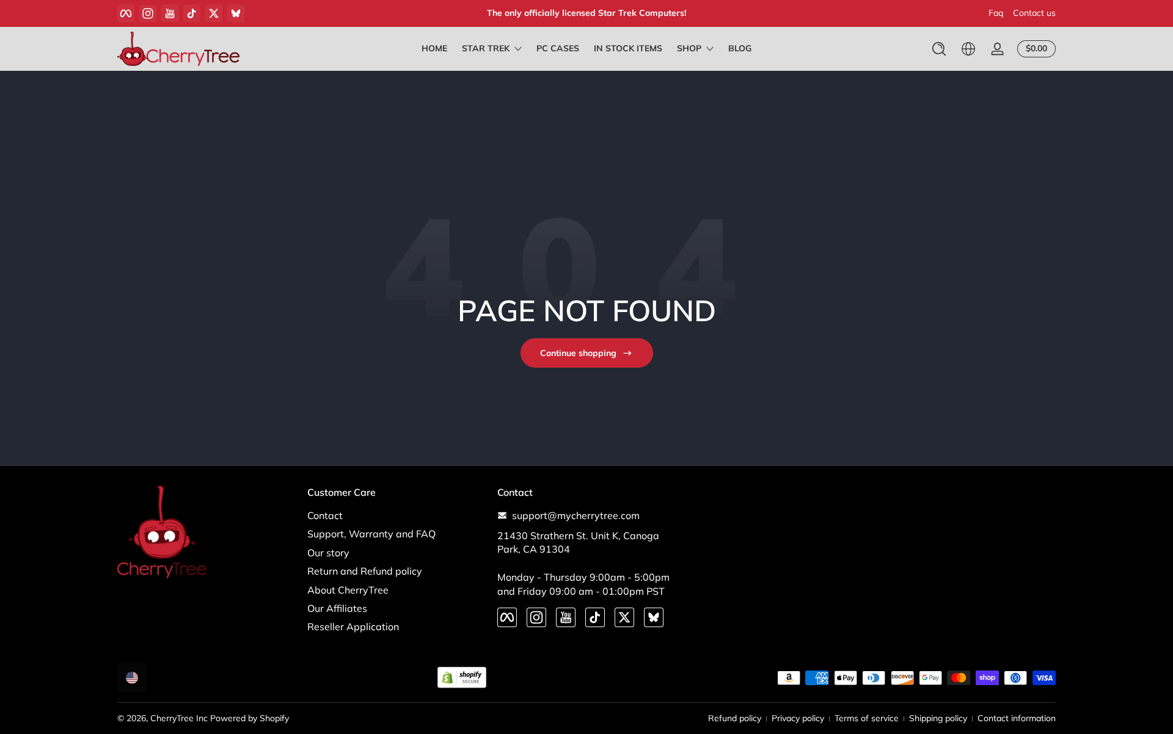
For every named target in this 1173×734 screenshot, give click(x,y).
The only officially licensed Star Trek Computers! (586, 12)
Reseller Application (353, 626)
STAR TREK (486, 48)
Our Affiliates (337, 608)
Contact (325, 515)
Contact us (1034, 12)
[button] (939, 48)
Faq (995, 12)
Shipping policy (938, 718)
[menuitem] (396, 515)
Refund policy (734, 718)
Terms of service (867, 718)
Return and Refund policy (364, 571)
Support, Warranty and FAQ (371, 534)
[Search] (939, 49)
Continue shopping (578, 352)
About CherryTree (348, 590)
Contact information (1017, 718)
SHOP (689, 48)
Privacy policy (798, 718)
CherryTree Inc (179, 718)
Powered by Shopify (249, 718)
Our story (328, 553)
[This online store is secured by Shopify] (461, 677)
